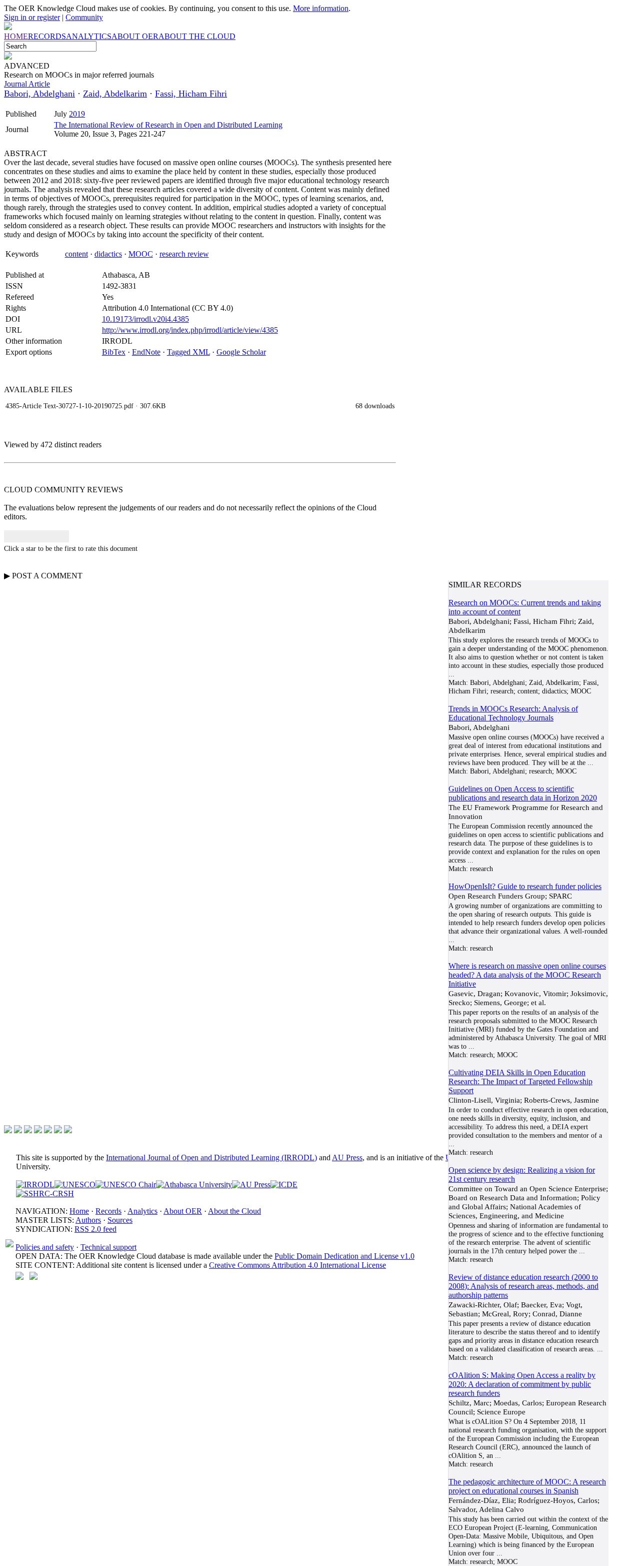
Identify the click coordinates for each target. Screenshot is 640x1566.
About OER (183, 1211)
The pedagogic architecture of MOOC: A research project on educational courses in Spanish (527, 1486)
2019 (77, 114)
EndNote (146, 352)
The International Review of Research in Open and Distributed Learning (168, 125)
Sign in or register (32, 17)
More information (320, 8)
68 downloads (375, 406)
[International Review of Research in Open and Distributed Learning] (35, 1184)
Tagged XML (188, 352)
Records (109, 1211)
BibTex (114, 352)
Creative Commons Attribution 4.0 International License (297, 1265)
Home (79, 1211)
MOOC (140, 254)
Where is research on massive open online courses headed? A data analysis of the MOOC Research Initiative (527, 975)
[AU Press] (251, 1184)
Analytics (143, 1211)
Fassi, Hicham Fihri (191, 94)
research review (184, 254)
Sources (120, 1220)
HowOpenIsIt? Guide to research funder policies (525, 886)
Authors (88, 1220)
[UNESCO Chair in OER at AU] (126, 1184)
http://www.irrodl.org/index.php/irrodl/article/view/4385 (190, 330)
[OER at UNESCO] (75, 1184)
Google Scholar (241, 352)
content (76, 254)
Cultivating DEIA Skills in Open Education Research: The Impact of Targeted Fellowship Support (520, 1081)
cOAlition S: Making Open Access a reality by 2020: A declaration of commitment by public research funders (522, 1384)
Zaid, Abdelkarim (115, 94)
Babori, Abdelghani (39, 94)
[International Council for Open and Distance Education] (284, 1184)
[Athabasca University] (194, 1184)
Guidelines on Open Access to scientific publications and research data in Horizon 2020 (522, 793)
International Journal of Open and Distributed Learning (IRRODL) (211, 1157)
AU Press (347, 1157)
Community (84, 17)
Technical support (108, 1247)
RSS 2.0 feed (95, 1229)
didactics (108, 254)
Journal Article (27, 84)
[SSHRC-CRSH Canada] (45, 1193)
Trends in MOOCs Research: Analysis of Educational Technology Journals (513, 713)
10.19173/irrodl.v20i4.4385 (145, 319)
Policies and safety (45, 1247)
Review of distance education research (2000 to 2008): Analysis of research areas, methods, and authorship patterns (523, 1286)
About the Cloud (234, 1211)
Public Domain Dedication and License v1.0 (344, 1256)
